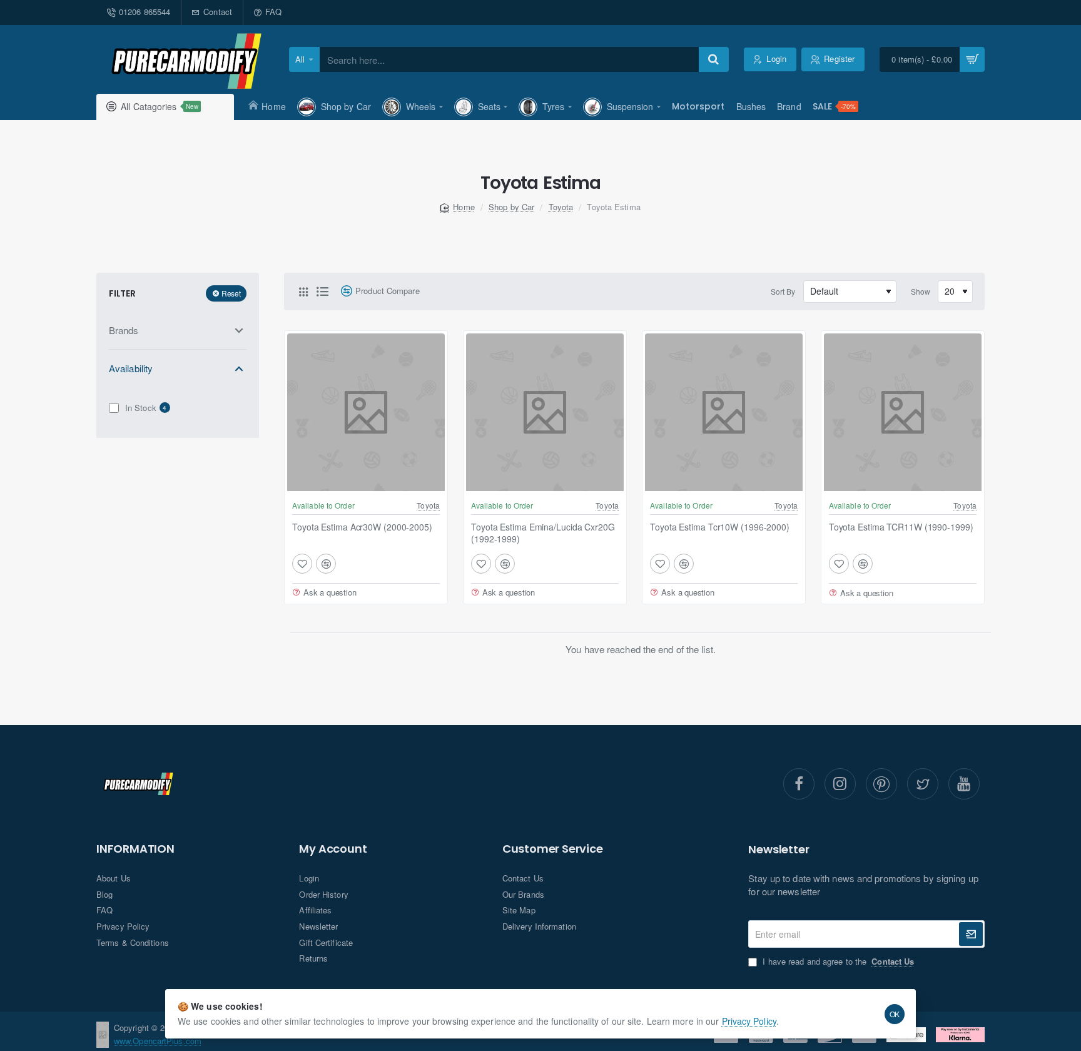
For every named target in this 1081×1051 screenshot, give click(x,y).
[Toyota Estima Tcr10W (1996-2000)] (724, 412)
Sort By (783, 291)
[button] (302, 564)
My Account (333, 849)
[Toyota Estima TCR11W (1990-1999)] (903, 412)
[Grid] (303, 291)
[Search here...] (714, 59)
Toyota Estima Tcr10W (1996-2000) (719, 527)
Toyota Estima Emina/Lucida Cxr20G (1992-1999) (543, 532)
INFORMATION (135, 849)
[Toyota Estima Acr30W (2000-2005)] (366, 412)
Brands (124, 330)
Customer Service (552, 849)
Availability (131, 368)
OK (895, 1013)
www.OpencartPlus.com (157, 1041)
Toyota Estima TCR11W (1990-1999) (901, 527)
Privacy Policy (749, 1021)
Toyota (561, 207)
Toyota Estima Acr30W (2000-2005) (362, 527)
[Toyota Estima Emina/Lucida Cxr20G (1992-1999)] (545, 412)
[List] (322, 291)
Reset (231, 293)
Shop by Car (511, 207)
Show (920, 291)
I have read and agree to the (837, 961)
